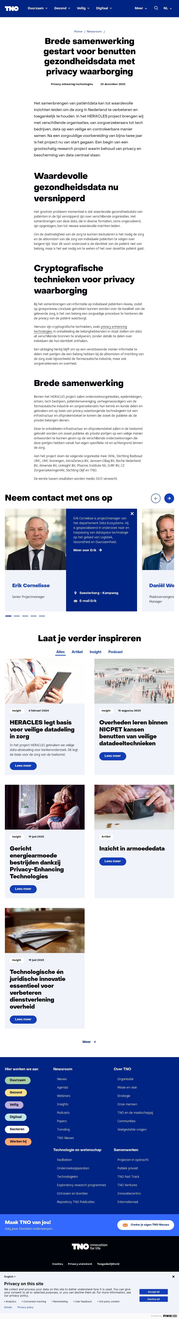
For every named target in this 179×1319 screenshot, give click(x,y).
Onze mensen (127, 1104)
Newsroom (62, 1069)
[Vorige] (156, 498)
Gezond (60, 8)
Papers (62, 1121)
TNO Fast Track (128, 1177)
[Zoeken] (156, 8)
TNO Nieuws (65, 1138)
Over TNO (122, 1069)
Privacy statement (80, 1264)
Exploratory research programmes (81, 1185)
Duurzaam (36, 8)
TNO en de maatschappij (135, 1113)
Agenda (62, 1087)
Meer (139, 8)
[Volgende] (169, 498)
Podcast (115, 652)
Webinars (63, 1096)
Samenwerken (126, 1150)
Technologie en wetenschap (77, 1150)
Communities (126, 1121)
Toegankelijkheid (108, 1264)
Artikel (77, 652)
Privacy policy (25, 1307)
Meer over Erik (84, 550)
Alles (60, 652)
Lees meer (24, 767)
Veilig (81, 8)
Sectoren (17, 1129)
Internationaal (127, 1202)
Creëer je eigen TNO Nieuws (150, 1225)
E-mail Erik (88, 601)
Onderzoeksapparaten (73, 1168)
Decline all (154, 1299)
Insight (95, 652)
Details (8, 1307)
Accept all (154, 1291)
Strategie (123, 1096)
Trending (63, 1129)
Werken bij (18, 1141)
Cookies (57, 1264)
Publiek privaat (127, 1168)
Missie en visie (127, 1087)
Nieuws (62, 1079)
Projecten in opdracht (133, 1160)
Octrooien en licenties (72, 1193)
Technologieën (67, 1177)
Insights (62, 1104)
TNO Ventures (127, 1185)
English (8, 1276)
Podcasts (63, 1113)
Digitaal (102, 8)
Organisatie (125, 1079)
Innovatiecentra (129, 1193)
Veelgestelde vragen (131, 1129)
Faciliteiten (64, 1160)
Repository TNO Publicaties (76, 1202)
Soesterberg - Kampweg (99, 593)
